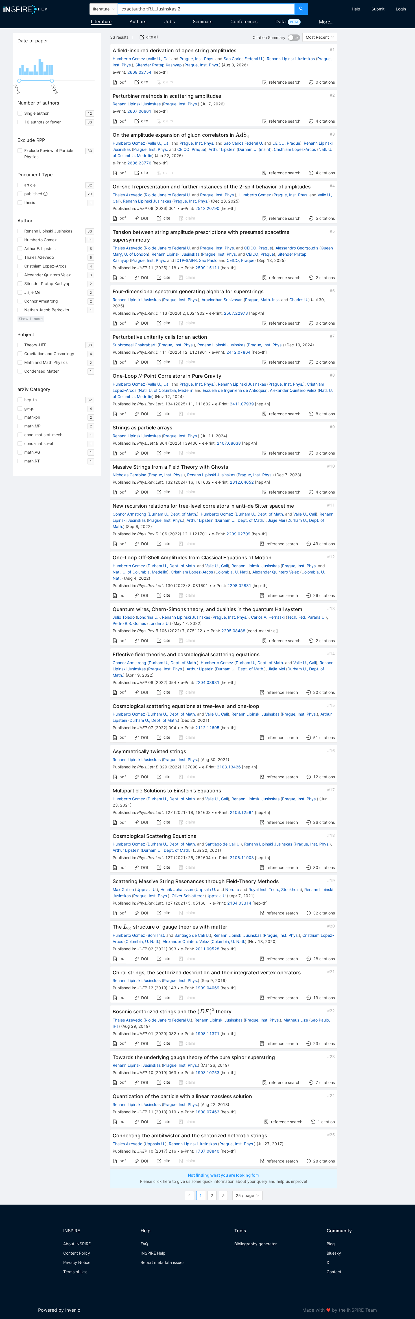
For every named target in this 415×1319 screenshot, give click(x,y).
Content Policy (76, 1253)
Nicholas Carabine (129, 474)
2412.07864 (238, 352)
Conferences (243, 21)
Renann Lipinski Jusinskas (291, 58)
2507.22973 (236, 313)
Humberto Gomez (129, 58)
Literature (101, 21)
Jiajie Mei (276, 520)
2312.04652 (242, 482)
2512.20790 (207, 208)
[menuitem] (356, 9)
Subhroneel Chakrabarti (134, 344)
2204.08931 (207, 682)
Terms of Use (75, 1271)
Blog (331, 1243)
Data (281, 21)
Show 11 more (31, 319)
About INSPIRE (77, 1243)
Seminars (202, 21)
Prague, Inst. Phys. (197, 58)
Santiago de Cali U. (223, 844)
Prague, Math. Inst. (262, 299)
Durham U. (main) (254, 149)
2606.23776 (139, 162)
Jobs (169, 21)
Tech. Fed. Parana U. (306, 617)
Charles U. (298, 299)
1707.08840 (207, 1151)
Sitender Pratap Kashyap (159, 64)
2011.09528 (207, 948)
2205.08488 (233, 630)
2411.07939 (242, 403)
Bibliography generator (255, 1243)
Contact (334, 1271)
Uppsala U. (146, 889)
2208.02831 (239, 585)
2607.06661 (139, 111)
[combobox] (206, 9)
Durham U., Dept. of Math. (173, 514)
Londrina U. (147, 617)
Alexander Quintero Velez (293, 390)
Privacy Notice (76, 1262)
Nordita (232, 889)
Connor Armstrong (129, 514)
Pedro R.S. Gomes (129, 623)
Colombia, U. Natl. (232, 572)
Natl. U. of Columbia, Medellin (166, 390)
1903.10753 (207, 1072)
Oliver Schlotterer (188, 895)
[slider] (19, 81)
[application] (57, 62)
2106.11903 (242, 857)
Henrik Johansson (176, 889)
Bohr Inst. (156, 935)
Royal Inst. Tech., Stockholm (274, 889)
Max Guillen (123, 889)
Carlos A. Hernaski (268, 617)
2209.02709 (238, 533)
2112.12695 (207, 727)
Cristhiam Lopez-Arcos (295, 149)
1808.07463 (207, 1111)
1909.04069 (207, 987)
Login (401, 8)
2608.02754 (139, 72)
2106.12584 (242, 812)
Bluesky (334, 1253)
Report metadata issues (162, 1262)
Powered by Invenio (59, 1310)
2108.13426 (229, 766)
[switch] (294, 37)
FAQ (144, 1243)
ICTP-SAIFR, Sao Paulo (196, 260)
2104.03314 (239, 903)
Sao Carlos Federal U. (243, 58)
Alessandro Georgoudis (297, 247)
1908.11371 (207, 1033)
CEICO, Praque (286, 143)
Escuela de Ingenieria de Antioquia (234, 390)
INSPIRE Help (153, 1253)
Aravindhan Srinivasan (222, 299)
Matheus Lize (295, 1020)
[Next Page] (223, 1195)
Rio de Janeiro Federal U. (168, 194)
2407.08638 (229, 443)
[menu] (362, 9)
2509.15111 (207, 267)
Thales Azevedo (127, 194)
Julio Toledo (124, 617)
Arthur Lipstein (222, 149)
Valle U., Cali (159, 58)
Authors (138, 21)
